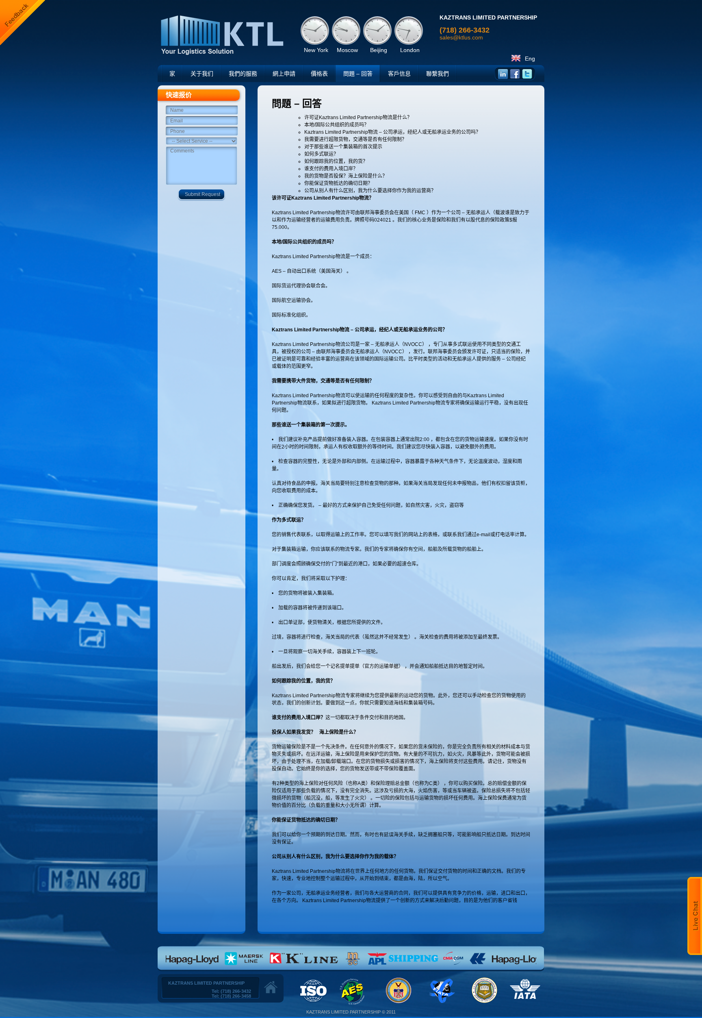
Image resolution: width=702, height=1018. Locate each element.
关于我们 (202, 73)
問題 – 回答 (358, 73)
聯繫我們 (437, 73)
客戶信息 (399, 73)
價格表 (319, 73)
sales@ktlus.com (461, 37)
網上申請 (284, 73)
